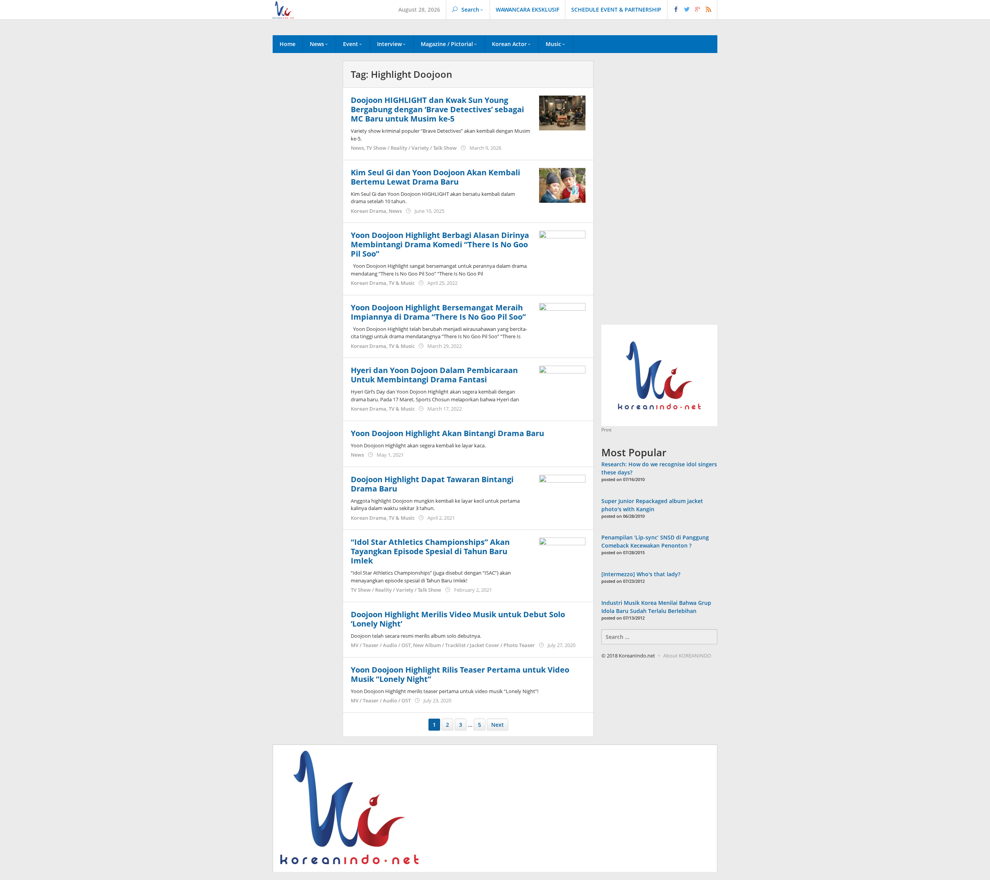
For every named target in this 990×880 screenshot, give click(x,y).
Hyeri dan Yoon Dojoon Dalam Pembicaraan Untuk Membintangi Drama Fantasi (434, 375)
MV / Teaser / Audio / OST (381, 645)
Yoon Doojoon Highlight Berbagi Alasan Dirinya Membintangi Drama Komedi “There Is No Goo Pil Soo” (440, 244)
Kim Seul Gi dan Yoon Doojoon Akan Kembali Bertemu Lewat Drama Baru (435, 177)
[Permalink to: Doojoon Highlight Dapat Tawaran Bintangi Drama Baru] (562, 491)
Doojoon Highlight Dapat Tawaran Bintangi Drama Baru (432, 484)
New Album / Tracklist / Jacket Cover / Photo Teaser (474, 645)
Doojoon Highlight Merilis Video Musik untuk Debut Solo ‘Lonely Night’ (458, 619)
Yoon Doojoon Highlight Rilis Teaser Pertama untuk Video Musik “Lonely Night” (460, 674)
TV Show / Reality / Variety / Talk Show (411, 147)
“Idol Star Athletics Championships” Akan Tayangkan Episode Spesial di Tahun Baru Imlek (430, 551)
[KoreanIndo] (283, 9)
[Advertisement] (304, 193)
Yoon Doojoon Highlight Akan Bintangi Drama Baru (447, 433)
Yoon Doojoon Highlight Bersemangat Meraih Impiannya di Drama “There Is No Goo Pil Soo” (438, 312)
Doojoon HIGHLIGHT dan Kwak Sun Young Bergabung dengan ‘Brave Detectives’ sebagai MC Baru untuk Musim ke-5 (437, 109)
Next (497, 724)
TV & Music (402, 282)
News (357, 147)
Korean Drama (368, 210)
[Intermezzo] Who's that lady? (640, 574)
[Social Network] (692, 9)
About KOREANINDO (687, 655)
